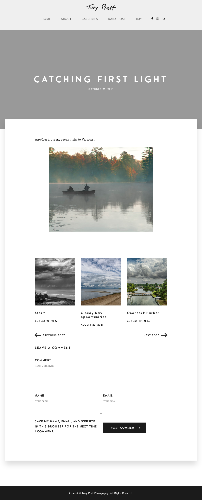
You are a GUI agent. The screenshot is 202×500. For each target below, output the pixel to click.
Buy (139, 19)
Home (46, 19)
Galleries (90, 19)
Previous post (54, 335)
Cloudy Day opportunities (94, 315)
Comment (43, 360)
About (66, 19)
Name (39, 395)
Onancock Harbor (143, 313)
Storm (40, 313)
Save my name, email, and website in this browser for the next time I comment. (66, 426)
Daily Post (117, 19)
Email (108, 395)
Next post (151, 335)
